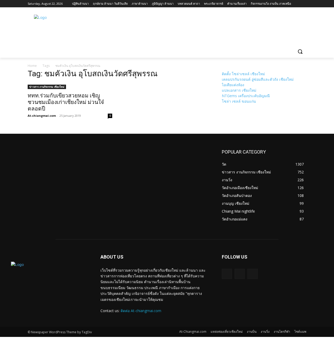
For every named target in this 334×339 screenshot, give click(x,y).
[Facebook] (240, 274)
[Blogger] (227, 274)
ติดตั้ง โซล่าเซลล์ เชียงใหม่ (243, 73)
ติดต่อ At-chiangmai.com (141, 310)
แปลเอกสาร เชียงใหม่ (239, 90)
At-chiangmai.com (42, 116)
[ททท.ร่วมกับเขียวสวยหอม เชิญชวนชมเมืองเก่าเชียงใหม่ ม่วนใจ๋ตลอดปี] (70, 86)
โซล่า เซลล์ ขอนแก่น (239, 101)
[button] (300, 51)
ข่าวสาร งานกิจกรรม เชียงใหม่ (46, 87)
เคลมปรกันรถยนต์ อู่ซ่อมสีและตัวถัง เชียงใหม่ (258, 79)
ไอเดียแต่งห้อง (233, 84)
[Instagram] (252, 274)
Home (32, 65)
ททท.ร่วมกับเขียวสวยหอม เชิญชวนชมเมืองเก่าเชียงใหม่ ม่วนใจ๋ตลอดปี (66, 102)
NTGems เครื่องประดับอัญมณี (246, 95)
